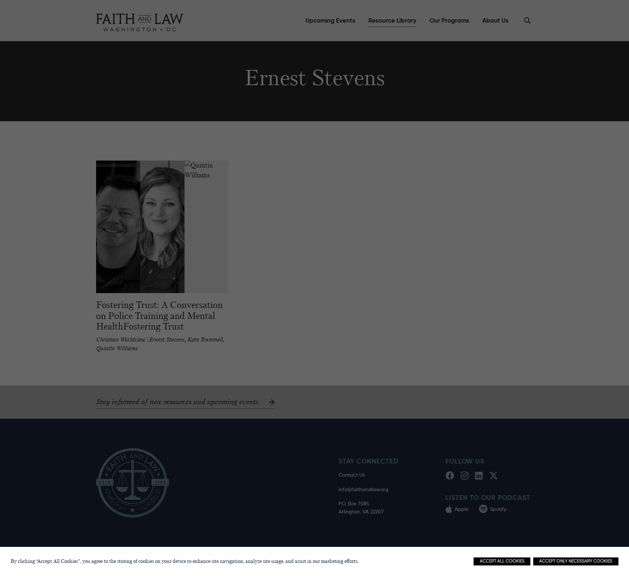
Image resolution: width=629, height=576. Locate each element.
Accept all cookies (502, 561)
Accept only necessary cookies (575, 561)
